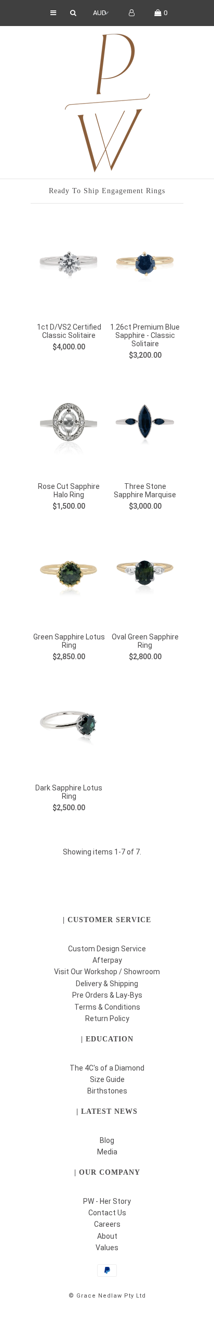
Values (107, 1247)
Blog (107, 1140)
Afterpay (107, 960)
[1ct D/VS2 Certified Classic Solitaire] (68, 264)
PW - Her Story (107, 1201)
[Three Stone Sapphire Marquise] (145, 423)
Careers (107, 1224)
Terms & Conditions (107, 1007)
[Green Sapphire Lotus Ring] (68, 574)
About (107, 1236)
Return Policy (107, 1018)
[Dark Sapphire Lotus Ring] (68, 725)
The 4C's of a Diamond (107, 1068)
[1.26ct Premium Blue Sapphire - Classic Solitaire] (145, 264)
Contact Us (107, 1213)
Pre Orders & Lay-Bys (107, 995)
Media (107, 1152)
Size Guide (107, 1079)
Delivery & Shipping (107, 983)
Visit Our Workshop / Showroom (107, 971)
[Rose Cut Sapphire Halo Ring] (68, 423)
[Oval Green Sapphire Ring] (145, 574)
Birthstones (107, 1091)
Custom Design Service (107, 949)
